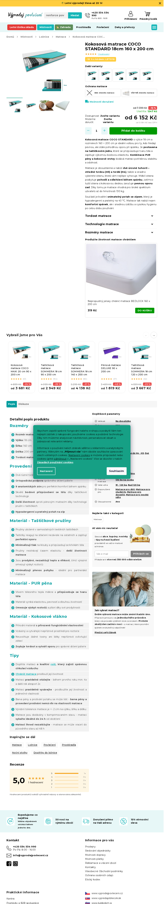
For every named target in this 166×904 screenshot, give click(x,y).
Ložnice (32, 744)
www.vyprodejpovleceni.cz (107, 893)
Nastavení (46, 471)
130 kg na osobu (125, 480)
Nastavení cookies (79, 455)
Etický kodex (92, 879)
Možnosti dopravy (95, 854)
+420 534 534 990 (24, 846)
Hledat (75, 15)
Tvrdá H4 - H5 (136, 453)
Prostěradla (69, 744)
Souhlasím (116, 471)
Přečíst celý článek (105, 632)
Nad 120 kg (134, 485)
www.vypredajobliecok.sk (106, 898)
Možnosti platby (94, 858)
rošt (53, 664)
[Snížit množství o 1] (88, 131)
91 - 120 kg (121, 485)
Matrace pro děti (125, 489)
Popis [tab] (11, 404)
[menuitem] (21, 27)
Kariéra (10, 898)
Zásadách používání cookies (55, 462)
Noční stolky (19, 752)
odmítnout (60, 459)
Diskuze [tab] (23, 404)
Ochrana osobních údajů (99, 875)
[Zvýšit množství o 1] (104, 131)
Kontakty (90, 867)
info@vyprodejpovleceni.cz (30, 855)
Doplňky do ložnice (45, 752)
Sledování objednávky (98, 850)
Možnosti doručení (102, 101)
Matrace (17, 744)
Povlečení (50, 744)
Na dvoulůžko (123, 421)
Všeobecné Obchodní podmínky (104, 871)
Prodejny (90, 846)
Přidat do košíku (133, 130)
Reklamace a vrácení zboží (100, 863)
